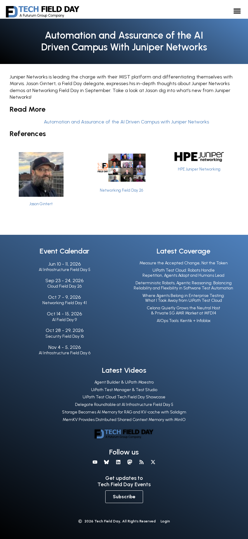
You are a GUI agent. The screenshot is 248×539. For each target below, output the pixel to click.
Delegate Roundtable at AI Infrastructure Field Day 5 (124, 404)
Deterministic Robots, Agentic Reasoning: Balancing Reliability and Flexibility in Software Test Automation (183, 285)
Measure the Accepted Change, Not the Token (183, 263)
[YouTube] (95, 462)
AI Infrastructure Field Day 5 (64, 269)
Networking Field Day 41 (64, 302)
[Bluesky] (106, 462)
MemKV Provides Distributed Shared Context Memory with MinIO (124, 419)
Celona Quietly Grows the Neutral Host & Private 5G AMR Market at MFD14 (183, 310)
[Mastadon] (129, 462)
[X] (153, 462)
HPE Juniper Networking (199, 169)
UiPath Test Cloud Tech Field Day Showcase (124, 397)
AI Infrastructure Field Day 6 (64, 353)
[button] (237, 11)
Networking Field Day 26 (121, 190)
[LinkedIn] (118, 462)
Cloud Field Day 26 (64, 286)
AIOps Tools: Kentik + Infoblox (183, 320)
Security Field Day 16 (64, 336)
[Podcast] (141, 462)
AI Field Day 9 (64, 319)
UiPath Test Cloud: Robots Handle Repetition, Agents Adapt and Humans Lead (183, 273)
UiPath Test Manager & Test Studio (124, 389)
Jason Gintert (41, 204)
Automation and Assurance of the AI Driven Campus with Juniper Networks (126, 122)
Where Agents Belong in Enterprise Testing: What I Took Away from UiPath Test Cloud (183, 298)
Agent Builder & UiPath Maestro (124, 382)
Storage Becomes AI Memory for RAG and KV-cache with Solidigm (124, 412)
